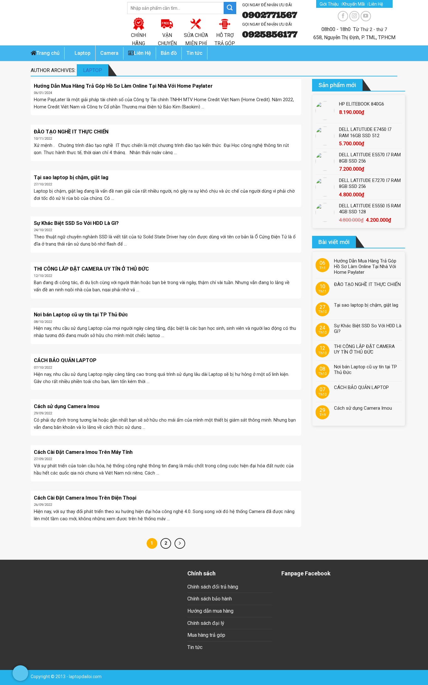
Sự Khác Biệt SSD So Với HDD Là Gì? (367, 328)
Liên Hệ (376, 4)
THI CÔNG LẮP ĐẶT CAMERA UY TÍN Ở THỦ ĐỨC (364, 349)
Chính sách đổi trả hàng (212, 587)
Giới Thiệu (329, 4)
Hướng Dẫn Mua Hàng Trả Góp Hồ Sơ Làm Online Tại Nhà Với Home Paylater (365, 266)
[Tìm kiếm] (230, 8)
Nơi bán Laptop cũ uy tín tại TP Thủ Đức (365, 369)
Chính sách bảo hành (209, 599)
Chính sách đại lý (205, 623)
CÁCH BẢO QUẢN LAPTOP (361, 387)
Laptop (83, 53)
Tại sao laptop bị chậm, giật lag (366, 305)
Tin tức (194, 647)
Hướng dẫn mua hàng (210, 611)
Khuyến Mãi (353, 4)
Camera (109, 53)
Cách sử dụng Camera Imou (363, 408)
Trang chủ (48, 53)
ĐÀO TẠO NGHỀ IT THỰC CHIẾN (367, 284)
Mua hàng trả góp (206, 635)
